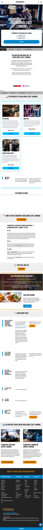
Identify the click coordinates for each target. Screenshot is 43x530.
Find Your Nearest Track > (8, 508)
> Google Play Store (37, 497)
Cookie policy (17, 514)
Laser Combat (3, 486)
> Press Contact (27, 497)
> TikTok (35, 483)
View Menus (27, 306)
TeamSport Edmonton (29, 462)
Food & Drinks (18, 480)
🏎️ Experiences (4, 93)
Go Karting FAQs (33, 417)
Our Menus (32, 325)
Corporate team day (23, 326)
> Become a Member (4, 494)
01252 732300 (31, 356)
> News (26, 492)
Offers (17, 492)
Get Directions (21, 219)
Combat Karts (3, 481)
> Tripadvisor (36, 489)
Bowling (2, 485)
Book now (22, 528)
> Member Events (3, 495)
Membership (3, 492)
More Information (11, 133)
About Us (26, 480)
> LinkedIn (35, 488)
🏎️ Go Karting (10, 49)
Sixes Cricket (3, 489)
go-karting (29, 61)
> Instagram (35, 481)
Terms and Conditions (6, 514)
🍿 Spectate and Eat (21, 93)
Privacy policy (12, 514)
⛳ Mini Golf (18, 49)
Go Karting (24, 413)
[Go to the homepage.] (20, 2)
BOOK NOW (21, 41)
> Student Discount (19, 494)
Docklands (3, 49)
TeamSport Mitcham (7, 462)
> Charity (26, 485)
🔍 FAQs (29, 93)
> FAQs (26, 483)
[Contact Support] (40, 524)
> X (34, 486)
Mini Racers (3, 483)
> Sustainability (27, 486)
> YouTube (35, 485)
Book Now (21, 269)
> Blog (25, 494)
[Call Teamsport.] (2, 2)
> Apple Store (36, 495)
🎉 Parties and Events (28, 49)
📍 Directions (12, 93)
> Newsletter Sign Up (28, 495)
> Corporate (17, 486)
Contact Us (12, 510)
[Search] (38, 2)
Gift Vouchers (18, 481)
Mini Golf (25, 68)
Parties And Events (19, 485)
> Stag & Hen (18, 489)
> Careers (26, 481)
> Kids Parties (18, 488)
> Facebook (35, 480)
